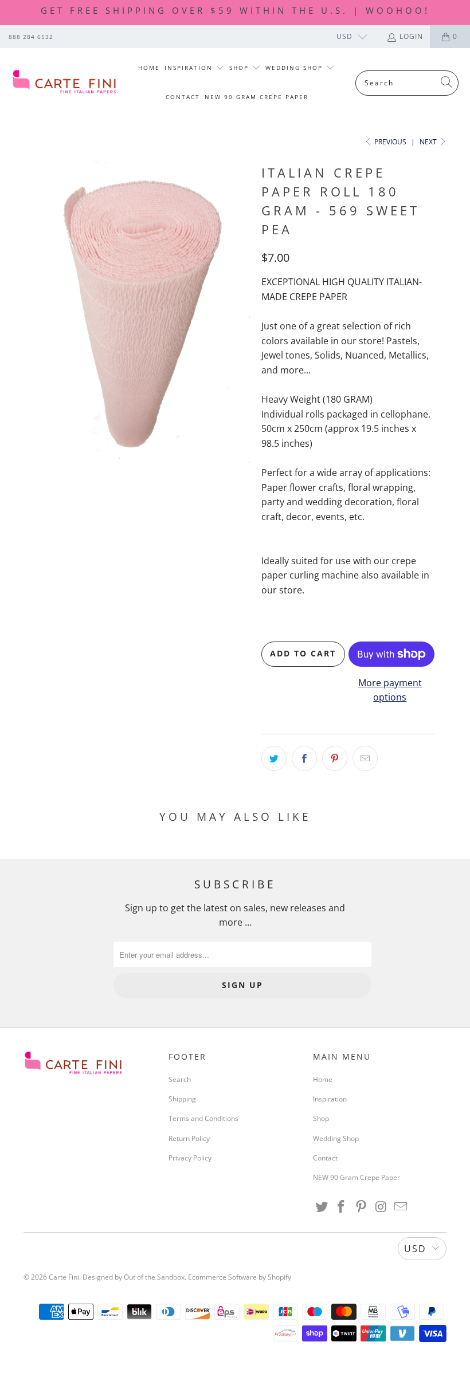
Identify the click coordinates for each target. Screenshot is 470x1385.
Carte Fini (64, 1277)
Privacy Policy (190, 1158)
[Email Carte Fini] (401, 1207)
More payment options (390, 690)
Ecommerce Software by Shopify (239, 1277)
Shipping (182, 1099)
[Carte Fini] (64, 83)
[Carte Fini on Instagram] (381, 1207)
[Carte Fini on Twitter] (321, 1207)
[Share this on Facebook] (304, 758)
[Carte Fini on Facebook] (341, 1207)
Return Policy (189, 1138)
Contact (183, 97)
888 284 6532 (31, 37)
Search (180, 1079)
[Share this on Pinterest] (334, 758)
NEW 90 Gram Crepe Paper (256, 97)
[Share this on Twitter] (274, 758)
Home (149, 68)
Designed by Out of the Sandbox (134, 1277)
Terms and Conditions (203, 1118)
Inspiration (190, 68)
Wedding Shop (295, 68)
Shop (240, 68)
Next (429, 142)
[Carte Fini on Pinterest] (361, 1207)
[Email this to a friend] (365, 758)
